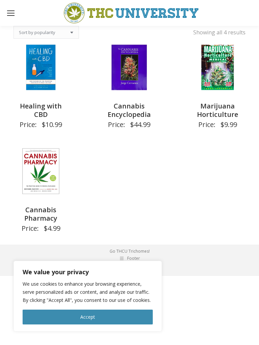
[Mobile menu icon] (11, 13)
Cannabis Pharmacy (40, 214)
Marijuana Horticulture (217, 110)
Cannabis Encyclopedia (129, 110)
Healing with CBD (41, 110)
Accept (87, 317)
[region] (87, 296)
